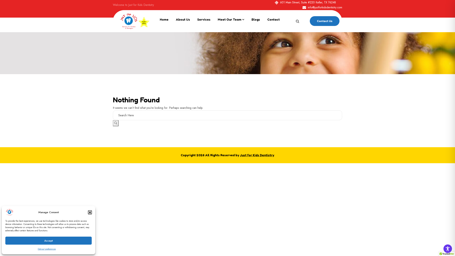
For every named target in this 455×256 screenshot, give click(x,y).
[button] (90, 212)
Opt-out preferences (47, 249)
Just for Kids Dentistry (257, 155)
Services (203, 19)
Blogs (255, 19)
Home (164, 19)
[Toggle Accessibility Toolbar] (447, 248)
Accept (48, 241)
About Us (183, 19)
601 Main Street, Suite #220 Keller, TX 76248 (308, 2)
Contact (273, 19)
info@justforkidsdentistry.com (325, 7)
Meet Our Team (229, 19)
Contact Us (324, 21)
